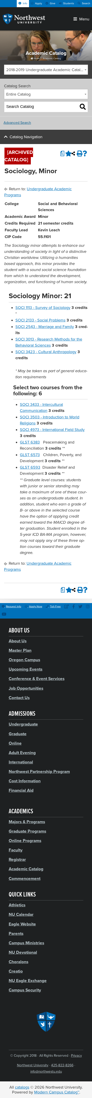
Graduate (18, 733)
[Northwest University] (24, 22)
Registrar (17, 859)
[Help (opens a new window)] (84, 153)
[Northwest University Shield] (46, 1022)
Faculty (16, 850)
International (21, 762)
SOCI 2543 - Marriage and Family (44, 326)
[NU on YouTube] (4, 615)
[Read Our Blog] (67, 607)
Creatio (16, 971)
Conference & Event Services (37, 678)
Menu (83, 19)
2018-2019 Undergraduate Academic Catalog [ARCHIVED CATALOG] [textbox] (47, 69)
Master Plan (20, 650)
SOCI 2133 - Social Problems (40, 320)
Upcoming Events (25, 669)
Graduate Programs (27, 831)
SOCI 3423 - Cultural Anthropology (45, 351)
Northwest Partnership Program (39, 771)
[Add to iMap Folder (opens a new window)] (67, 153)
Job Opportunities (26, 688)
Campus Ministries (26, 943)
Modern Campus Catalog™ (56, 1092)
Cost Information (25, 781)
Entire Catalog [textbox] (18, 94)
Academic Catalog (52, 58)
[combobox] (46, 70)
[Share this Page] (73, 153)
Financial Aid (21, 790)
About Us (18, 641)
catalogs (22, 1087)
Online (15, 743)
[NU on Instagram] (87, 607)
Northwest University (32, 1065)
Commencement (24, 878)
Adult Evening (22, 752)
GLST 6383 (30, 442)
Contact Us (19, 697)
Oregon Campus (24, 659)
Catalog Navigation (26, 136)
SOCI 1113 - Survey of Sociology (42, 307)
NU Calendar (21, 914)
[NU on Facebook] (74, 607)
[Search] (82, 106)
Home (36, 58)
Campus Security (25, 990)
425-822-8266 (62, 1065)
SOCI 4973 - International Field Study (52, 429)
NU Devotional (23, 952)
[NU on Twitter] (80, 607)
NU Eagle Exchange (28, 980)
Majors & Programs (27, 821)
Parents (16, 933)
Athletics (17, 905)
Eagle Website (22, 924)
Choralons (18, 961)
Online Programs (25, 840)
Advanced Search (17, 122)
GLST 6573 (30, 454)
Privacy (76, 1056)
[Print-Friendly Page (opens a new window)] (79, 153)
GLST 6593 (30, 467)
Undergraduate (23, 724)
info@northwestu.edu (46, 1072)
